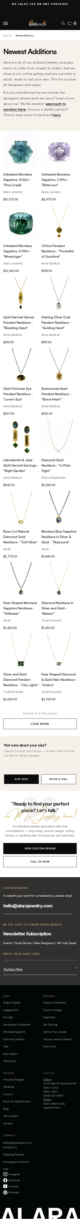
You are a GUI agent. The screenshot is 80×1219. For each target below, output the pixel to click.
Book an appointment (16, 1101)
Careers (8, 1123)
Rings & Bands (12, 1002)
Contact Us (10, 1147)
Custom (8, 1094)
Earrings (8, 1017)
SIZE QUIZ (21, 779)
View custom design (40, 848)
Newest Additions (25, 35)
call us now (40, 861)
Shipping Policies (13, 1154)
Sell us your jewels (55, 1032)
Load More (40, 723)
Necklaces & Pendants (17, 1024)
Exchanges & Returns (16, 1162)
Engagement (10, 1010)
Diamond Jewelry (13, 1039)
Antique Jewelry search (57, 1039)
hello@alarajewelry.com (28, 905)
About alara (10, 1116)
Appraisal (49, 1017)
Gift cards (9, 1061)
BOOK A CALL (58, 779)
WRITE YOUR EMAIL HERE (21, 953)
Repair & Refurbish (54, 1002)
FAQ (5, 1169)
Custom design (52, 1010)
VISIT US (48, 1073)
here (57, 115)
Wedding (8, 1087)
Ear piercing (50, 1024)
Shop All (7, 35)
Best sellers (10, 1054)
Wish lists (49, 1046)
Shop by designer (14, 1079)
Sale (5, 1046)
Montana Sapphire (14, 1032)
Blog (6, 1109)
